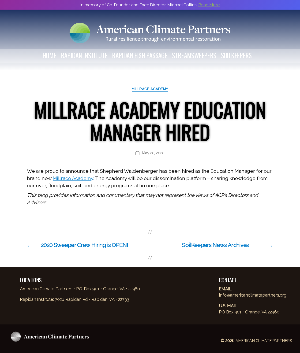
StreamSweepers (194, 55)
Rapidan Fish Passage (139, 55)
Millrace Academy (150, 89)
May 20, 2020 (153, 153)
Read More (209, 4)
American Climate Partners (264, 340)
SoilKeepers (236, 55)
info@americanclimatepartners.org (252, 295)
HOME (49, 55)
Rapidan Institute (84, 55)
